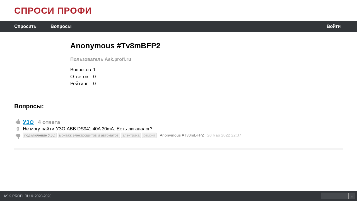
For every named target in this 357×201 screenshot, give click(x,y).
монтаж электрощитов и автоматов (89, 135)
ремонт (149, 135)
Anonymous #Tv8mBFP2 (182, 135)
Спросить (25, 26)
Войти (334, 26)
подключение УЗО (39, 135)
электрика (130, 135)
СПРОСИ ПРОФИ (53, 11)
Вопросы (61, 26)
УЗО (28, 122)
